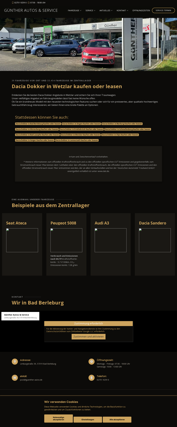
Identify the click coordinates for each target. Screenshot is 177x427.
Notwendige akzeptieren (58, 418)
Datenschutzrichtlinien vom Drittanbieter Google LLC (70, 331)
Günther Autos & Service (31, 10)
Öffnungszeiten (141, 10)
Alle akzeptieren (117, 419)
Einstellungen (88, 419)
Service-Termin (163, 10)
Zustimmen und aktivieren (88, 336)
